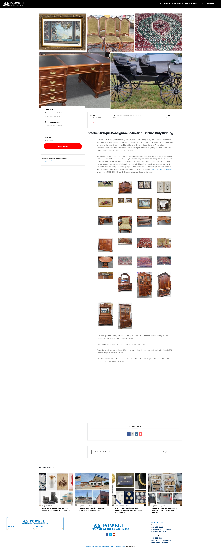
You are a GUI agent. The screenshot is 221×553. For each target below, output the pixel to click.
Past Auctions (177, 4)
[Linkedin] (136, 434)
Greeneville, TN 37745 (159, 542)
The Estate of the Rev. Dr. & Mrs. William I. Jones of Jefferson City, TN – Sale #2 (56, 509)
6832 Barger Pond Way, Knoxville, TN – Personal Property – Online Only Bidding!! (165, 510)
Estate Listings (191, 4)
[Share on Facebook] (129, 434)
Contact (210, 4)
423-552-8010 (156, 538)
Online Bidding (63, 146)
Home (159, 4)
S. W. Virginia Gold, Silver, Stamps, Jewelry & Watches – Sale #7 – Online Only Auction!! (128, 510)
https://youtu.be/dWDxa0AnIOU (51, 161)
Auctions (166, 4)
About (201, 4)
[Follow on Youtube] (114, 534)
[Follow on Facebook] (107, 534)
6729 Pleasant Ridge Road (161, 529)
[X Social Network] (132, 434)
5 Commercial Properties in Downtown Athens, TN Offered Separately (92, 509)
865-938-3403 (55, 116)
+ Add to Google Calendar (102, 452)
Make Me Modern (130, 546)
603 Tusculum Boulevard (161, 540)
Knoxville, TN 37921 (158, 532)
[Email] (140, 434)
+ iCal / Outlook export (168, 452)
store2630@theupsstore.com (161, 169)
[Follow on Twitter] (110, 534)
